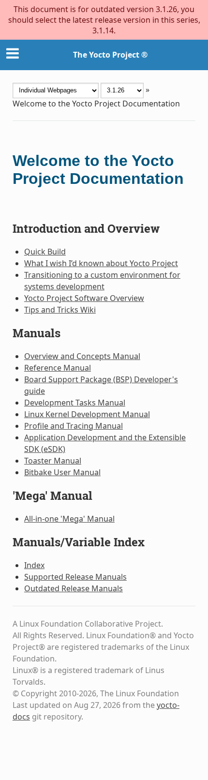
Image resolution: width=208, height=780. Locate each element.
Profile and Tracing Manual (73, 425)
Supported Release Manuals (75, 576)
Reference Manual (57, 367)
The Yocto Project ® (110, 54)
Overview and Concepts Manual (82, 356)
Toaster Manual (52, 460)
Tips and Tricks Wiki (60, 309)
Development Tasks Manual (74, 402)
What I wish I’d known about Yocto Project (101, 263)
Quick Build (45, 251)
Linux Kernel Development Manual (87, 414)
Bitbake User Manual (62, 472)
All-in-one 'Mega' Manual (69, 518)
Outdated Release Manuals (73, 588)
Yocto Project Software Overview (84, 298)
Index (34, 565)
